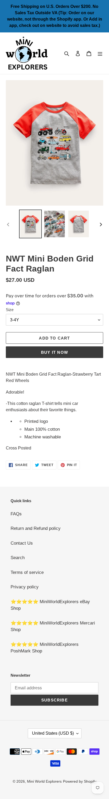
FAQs (16, 513)
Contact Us (22, 543)
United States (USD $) (53, 733)
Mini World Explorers (44, 781)
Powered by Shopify (79, 781)
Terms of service (27, 572)
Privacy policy (25, 586)
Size (9, 309)
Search (18, 557)
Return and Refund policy (36, 528)
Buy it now (54, 352)
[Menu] (100, 53)
